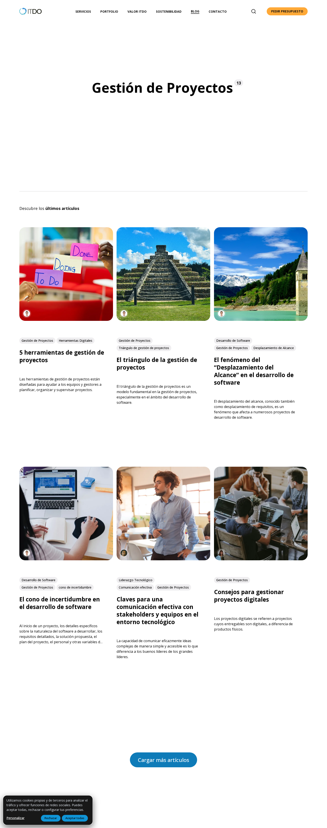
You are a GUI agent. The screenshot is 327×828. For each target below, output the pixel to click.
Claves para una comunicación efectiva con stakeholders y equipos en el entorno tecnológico (157, 610)
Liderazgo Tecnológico (135, 580)
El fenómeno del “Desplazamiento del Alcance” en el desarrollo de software (254, 371)
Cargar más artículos (163, 760)
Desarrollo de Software (233, 340)
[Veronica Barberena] (221, 553)
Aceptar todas (74, 818)
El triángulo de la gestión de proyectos (157, 364)
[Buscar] (253, 11)
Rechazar (50, 818)
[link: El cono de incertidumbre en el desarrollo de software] (66, 559)
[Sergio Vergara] (26, 313)
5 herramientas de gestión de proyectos (61, 356)
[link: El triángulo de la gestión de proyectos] (163, 319)
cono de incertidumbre (75, 587)
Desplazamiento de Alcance (273, 348)
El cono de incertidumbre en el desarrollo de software (59, 603)
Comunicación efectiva (135, 587)
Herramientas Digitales (75, 340)
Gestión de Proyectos (37, 340)
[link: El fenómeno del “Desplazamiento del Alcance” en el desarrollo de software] (261, 319)
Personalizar (15, 818)
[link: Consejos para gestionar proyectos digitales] (261, 559)
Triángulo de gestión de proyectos (144, 348)
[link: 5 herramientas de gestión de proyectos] (66, 319)
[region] (48, 810)
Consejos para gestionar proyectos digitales (249, 596)
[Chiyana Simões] (124, 553)
